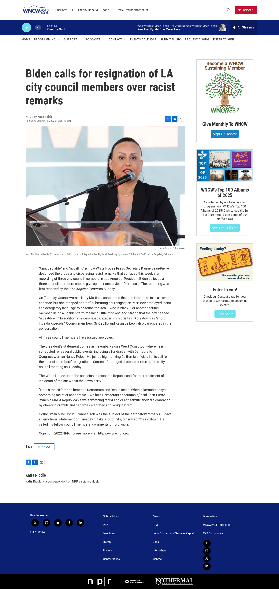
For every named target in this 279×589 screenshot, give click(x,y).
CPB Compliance (213, 533)
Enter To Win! (223, 39)
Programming (45, 39)
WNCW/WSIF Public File (216, 525)
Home (26, 39)
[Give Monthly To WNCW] (225, 88)
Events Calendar (143, 39)
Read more (225, 313)
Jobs (156, 542)
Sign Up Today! (225, 134)
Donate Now (210, 516)
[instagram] (207, 551)
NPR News (44, 446)
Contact (115, 39)
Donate (247, 10)
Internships (159, 550)
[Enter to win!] (225, 262)
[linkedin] (207, 566)
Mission (157, 516)
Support (70, 39)
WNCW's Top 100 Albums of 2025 (225, 192)
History (107, 542)
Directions (109, 533)
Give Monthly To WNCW (224, 124)
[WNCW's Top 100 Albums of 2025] (225, 165)
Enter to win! (225, 290)
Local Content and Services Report (173, 533)
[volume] (38, 27)
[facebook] (207, 543)
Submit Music (170, 39)
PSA (105, 525)
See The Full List (225, 228)
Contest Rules (111, 559)
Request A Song (197, 39)
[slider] (44, 27)
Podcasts (93, 39)
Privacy (107, 550)
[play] (27, 27)
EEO (155, 525)
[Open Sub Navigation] (58, 39)
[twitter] (207, 558)
